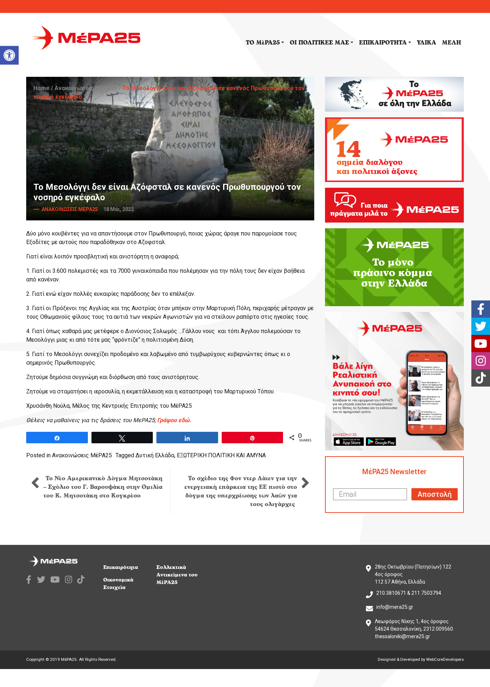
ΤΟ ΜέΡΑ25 (263, 42)
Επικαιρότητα (120, 567)
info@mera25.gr (394, 607)
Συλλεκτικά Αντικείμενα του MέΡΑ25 (177, 575)
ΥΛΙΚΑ (426, 42)
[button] (9, 55)
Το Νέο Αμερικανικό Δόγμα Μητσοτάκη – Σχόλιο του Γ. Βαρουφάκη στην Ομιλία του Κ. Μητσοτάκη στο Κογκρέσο (102, 487)
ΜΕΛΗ (451, 42)
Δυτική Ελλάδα (155, 455)
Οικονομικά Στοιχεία (118, 583)
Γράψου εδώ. (174, 420)
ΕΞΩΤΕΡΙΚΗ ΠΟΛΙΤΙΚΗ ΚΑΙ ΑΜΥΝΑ (221, 455)
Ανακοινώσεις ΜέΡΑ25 (86, 88)
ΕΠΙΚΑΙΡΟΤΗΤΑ (383, 42)
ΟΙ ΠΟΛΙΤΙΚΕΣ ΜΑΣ (319, 42)
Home (41, 88)
